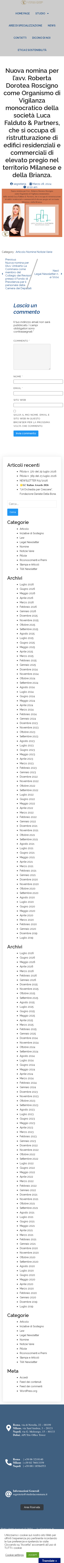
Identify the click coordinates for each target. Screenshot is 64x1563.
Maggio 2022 (27, 803)
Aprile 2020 (26, 915)
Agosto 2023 (27, 741)
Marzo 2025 (26, 656)
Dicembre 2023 (29, 723)
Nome (18, 376)
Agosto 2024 (27, 687)
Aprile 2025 (26, 651)
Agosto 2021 (27, 843)
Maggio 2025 (27, 647)
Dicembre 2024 (29, 669)
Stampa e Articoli (29, 564)
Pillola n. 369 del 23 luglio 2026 (38, 476)
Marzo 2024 (27, 709)
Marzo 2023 (27, 763)
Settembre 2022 (29, 790)
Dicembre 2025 (29, 615)
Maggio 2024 (27, 700)
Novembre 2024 (29, 673)
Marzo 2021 (26, 866)
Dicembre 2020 (29, 879)
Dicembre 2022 (29, 776)
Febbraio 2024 (28, 714)
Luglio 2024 (27, 691)
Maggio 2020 (27, 911)
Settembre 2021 (29, 839)
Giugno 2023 (27, 749)
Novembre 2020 (29, 884)
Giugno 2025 (27, 642)
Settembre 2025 (29, 629)
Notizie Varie (44, 252)
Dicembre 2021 (28, 825)
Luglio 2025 (26, 638)
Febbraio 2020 (28, 924)
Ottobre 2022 (27, 785)
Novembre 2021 (29, 830)
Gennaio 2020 (28, 928)
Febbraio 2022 (28, 817)
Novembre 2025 (29, 620)
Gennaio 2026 (28, 611)
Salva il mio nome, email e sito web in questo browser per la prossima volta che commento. (32, 420)
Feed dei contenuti (30, 1381)
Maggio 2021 (27, 857)
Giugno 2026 (27, 588)
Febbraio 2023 (28, 767)
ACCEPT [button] (32, 1555)
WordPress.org (28, 1391)
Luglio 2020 (27, 901)
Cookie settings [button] (14, 1554)
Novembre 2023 (29, 727)
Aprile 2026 (26, 598)
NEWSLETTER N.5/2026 (34, 480)
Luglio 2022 (27, 794)
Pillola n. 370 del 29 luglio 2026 (38, 471)
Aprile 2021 (26, 861)
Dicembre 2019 (28, 933)
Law (22, 537)
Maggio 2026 (27, 593)
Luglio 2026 (27, 584)
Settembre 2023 (29, 736)
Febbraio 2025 (28, 660)
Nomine (31, 252)
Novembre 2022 (29, 781)
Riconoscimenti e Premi (33, 560)
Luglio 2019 (26, 937)
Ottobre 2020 (27, 888)
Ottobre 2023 (27, 732)
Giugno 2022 (27, 799)
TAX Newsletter (28, 569)
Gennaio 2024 (28, 718)
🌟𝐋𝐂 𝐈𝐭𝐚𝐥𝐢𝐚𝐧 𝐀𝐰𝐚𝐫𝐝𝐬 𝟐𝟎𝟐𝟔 (34, 485)
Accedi (24, 1377)
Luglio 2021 (26, 848)
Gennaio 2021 (28, 875)
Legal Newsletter (29, 542)
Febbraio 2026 (28, 606)
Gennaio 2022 (28, 821)
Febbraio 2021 (28, 870)
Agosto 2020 (27, 897)
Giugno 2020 (27, 906)
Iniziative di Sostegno (32, 533)
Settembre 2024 (29, 682)
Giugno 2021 (27, 852)
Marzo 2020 (27, 919)
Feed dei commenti (31, 1386)
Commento (22, 340)
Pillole (23, 555)
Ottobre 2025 (27, 624)
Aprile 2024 (26, 705)
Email (18, 388)
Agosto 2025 (27, 633)
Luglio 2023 (27, 745)
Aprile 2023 (26, 758)
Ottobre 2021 (27, 835)
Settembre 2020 (29, 893)
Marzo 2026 (27, 602)
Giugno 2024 (27, 696)
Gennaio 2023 (28, 772)
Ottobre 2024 (27, 678)
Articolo (21, 252)
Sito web (20, 400)
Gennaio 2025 (28, 664)
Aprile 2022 (26, 808)
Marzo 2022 (27, 812)
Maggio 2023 (27, 754)
